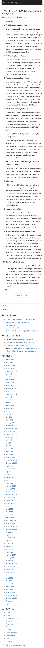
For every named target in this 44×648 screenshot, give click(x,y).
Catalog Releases (11, 618)
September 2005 (11, 604)
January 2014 (10, 365)
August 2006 (10, 572)
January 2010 (10, 457)
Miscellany (9, 624)
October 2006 (11, 566)
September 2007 (11, 535)
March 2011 (10, 420)
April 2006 (9, 584)
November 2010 (11, 429)
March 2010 (10, 452)
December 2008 (11, 492)
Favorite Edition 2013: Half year (22, 339)
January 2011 (10, 423)
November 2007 (11, 529)
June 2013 (9, 377)
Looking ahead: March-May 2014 (17, 322)
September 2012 (11, 394)
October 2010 (10, 431)
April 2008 (9, 515)
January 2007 (10, 558)
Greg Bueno (22, 17)
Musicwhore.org (10, 2)
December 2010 (11, 426)
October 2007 (11, 532)
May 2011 (9, 414)
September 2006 (11, 569)
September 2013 (11, 371)
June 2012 (9, 400)
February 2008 (11, 520)
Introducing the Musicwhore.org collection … (21, 319)
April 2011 (9, 417)
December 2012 (11, 385)
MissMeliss (9, 345)
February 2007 (11, 555)
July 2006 (9, 575)
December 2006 (11, 561)
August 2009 (10, 469)
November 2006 (11, 564)
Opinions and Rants (12, 627)
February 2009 (11, 486)
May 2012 (9, 403)
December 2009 (11, 460)
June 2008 (9, 509)
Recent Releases (11, 633)
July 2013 (9, 374)
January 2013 (10, 383)
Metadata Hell (11, 325)
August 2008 (10, 503)
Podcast (8, 630)
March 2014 (10, 360)
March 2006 (10, 587)
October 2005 (11, 601)
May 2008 (9, 512)
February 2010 (11, 454)
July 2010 (9, 440)
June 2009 (9, 475)
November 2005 (11, 598)
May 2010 (9, 446)
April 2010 (9, 449)
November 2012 (11, 388)
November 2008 (11, 495)
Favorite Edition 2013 (13, 328)
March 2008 (10, 518)
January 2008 (10, 523)
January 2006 (10, 592)
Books (8, 615)
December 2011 (11, 408)
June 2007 (9, 543)
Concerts (9, 621)
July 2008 (9, 506)
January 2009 (10, 489)
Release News (10, 635)
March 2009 (10, 483)
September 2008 (11, 500)
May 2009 (9, 477)
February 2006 (11, 589)
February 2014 (11, 362)
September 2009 (11, 466)
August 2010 (10, 437)
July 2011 (9, 411)
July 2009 (9, 472)
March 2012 (10, 406)
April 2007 (9, 549)
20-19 (9, 290)
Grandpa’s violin (21, 345)
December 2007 (11, 526)
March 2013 (10, 380)
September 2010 (11, 434)
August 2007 (10, 538)
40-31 (4, 290)
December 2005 (11, 595)
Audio (8, 612)
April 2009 (9, 480)
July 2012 (9, 397)
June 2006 (9, 578)
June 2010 (9, 443)
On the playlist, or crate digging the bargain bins (22, 331)
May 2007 (9, 546)
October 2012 (10, 391)
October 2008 (11, 497)
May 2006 (9, 581)
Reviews (8, 638)
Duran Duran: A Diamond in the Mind (26, 348)
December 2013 (11, 368)
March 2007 (10, 552)
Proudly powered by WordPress (14, 645)
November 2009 (11, 463)
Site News (9, 641)
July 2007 (9, 541)
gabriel (8, 351)
